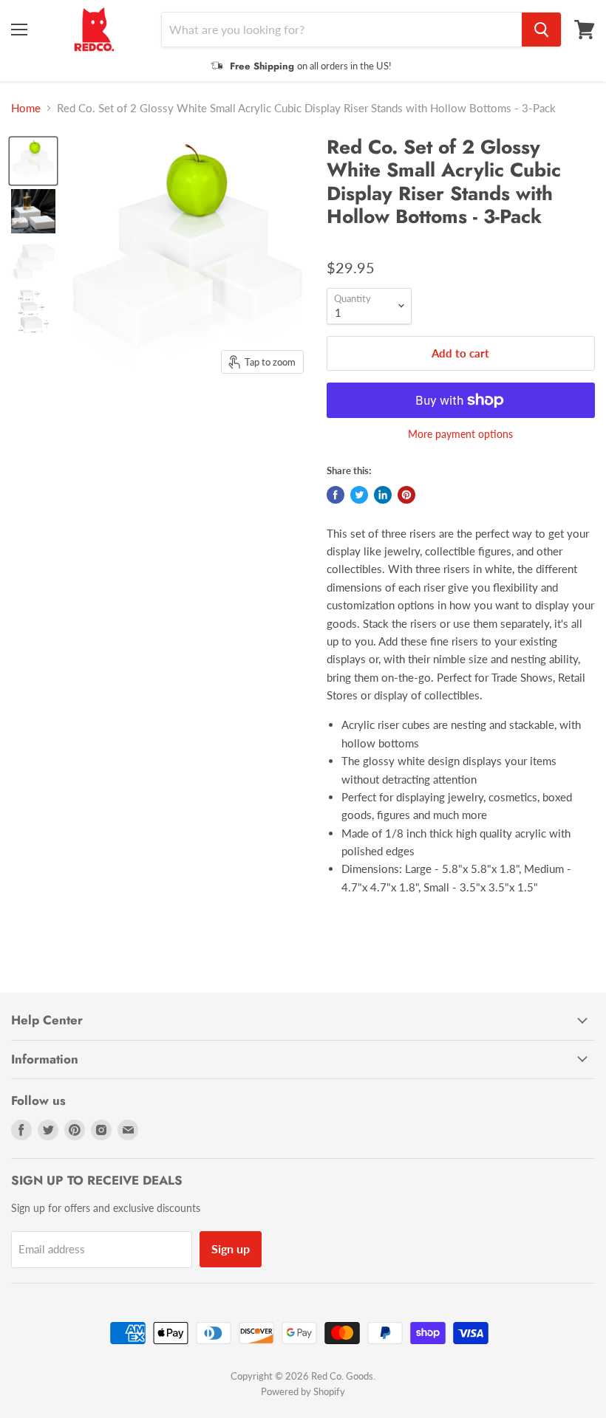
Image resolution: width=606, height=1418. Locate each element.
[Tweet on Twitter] (359, 495)
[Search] (541, 30)
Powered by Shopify (303, 1391)
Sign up (230, 1248)
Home (26, 108)
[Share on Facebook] (335, 495)
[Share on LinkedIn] (383, 495)
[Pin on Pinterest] (406, 495)
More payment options (460, 434)
